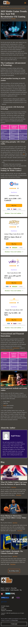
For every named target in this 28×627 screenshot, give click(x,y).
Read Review (14, 192)
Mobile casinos (3, 6)
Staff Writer (13, 18)
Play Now (14, 205)
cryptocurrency (16, 348)
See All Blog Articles (14, 571)
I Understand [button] (14, 624)
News (8, 6)
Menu (25, 3)
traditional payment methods (7, 349)
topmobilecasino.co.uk (15, 613)
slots (24, 154)
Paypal (4, 405)
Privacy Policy (15, 620)
